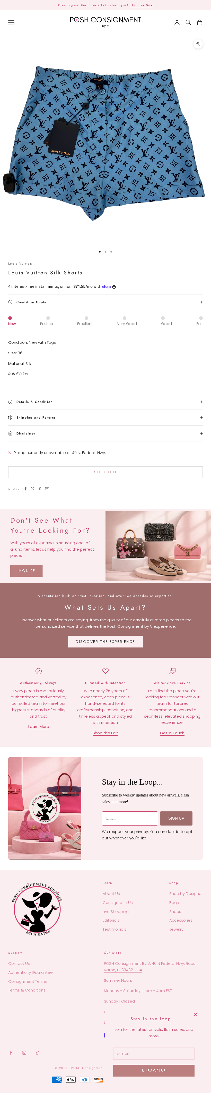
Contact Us (19, 963)
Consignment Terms (27, 981)
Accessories (180, 920)
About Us (111, 893)
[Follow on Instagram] (24, 1052)
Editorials (111, 920)
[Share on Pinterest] (40, 489)
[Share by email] (47, 489)
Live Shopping (116, 911)
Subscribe (154, 1070)
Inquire (27, 570)
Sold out (105, 472)
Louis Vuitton (20, 263)
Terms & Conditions (27, 990)
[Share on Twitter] (33, 489)
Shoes (175, 911)
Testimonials (114, 929)
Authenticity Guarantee (30, 972)
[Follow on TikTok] (37, 1052)
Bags (174, 902)
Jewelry (176, 929)
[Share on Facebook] (25, 489)
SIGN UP (176, 818)
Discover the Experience (105, 641)
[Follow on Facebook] (10, 1052)
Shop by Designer (186, 893)
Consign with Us (118, 902)
